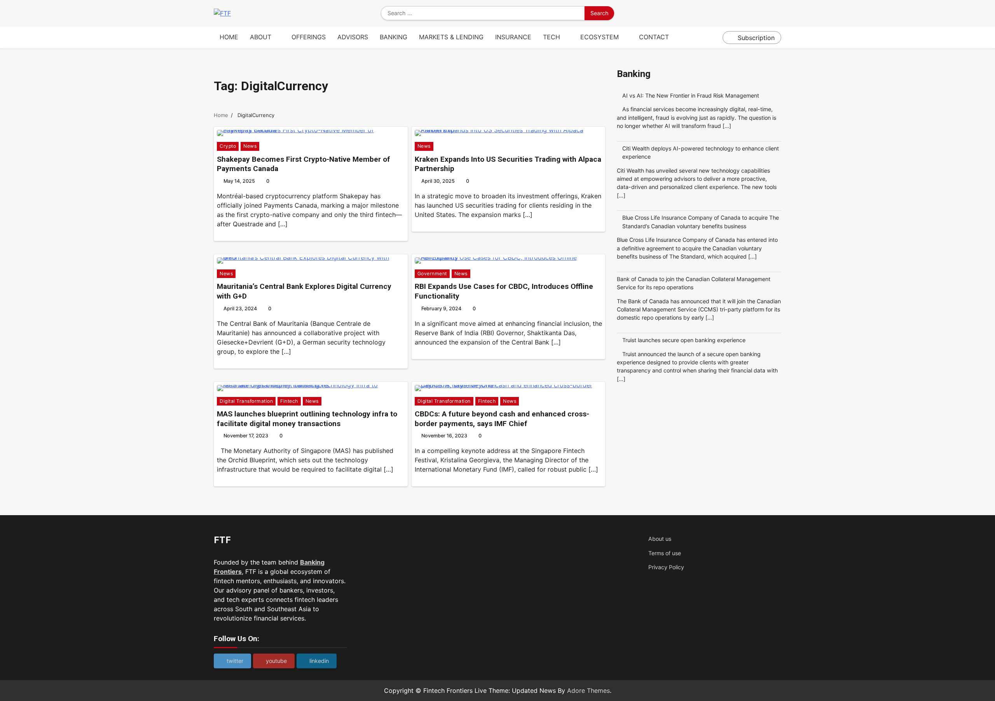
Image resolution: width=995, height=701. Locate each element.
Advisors (352, 37)
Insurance (513, 37)
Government (432, 273)
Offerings (309, 37)
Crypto (228, 146)
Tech (551, 37)
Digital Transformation (246, 401)
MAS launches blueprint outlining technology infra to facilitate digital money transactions (307, 418)
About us (659, 538)
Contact (654, 37)
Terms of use (664, 553)
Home (229, 37)
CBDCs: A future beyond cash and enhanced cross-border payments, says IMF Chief (502, 418)
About (260, 37)
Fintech (289, 401)
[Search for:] (483, 13)
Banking (393, 37)
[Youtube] (766, 13)
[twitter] (754, 13)
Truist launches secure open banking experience (683, 340)
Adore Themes (588, 690)
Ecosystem (599, 37)
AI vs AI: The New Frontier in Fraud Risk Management (690, 95)
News (250, 146)
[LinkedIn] (777, 13)
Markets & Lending (451, 37)
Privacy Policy (666, 567)
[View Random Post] (715, 38)
